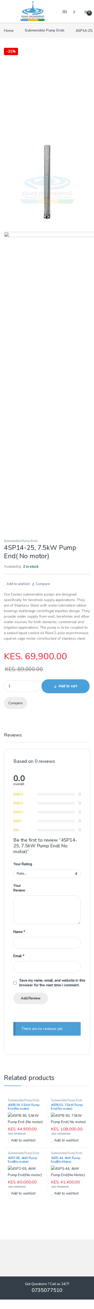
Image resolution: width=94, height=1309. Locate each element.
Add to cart (67, 686)
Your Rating (22, 864)
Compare (43, 584)
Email (18, 956)
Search (65, 11)
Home (8, 30)
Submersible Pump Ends (44, 30)
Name (19, 932)
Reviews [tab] (13, 735)
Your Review (19, 888)
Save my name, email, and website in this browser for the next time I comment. (52, 983)
